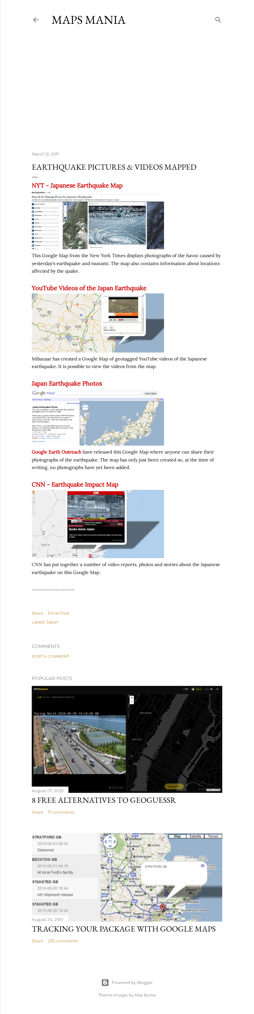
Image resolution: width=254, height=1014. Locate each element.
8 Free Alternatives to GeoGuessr (104, 800)
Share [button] (37, 613)
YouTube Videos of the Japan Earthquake (89, 288)
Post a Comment (50, 656)
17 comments (61, 812)
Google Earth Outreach (56, 452)
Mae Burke (145, 995)
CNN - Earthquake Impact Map (75, 484)
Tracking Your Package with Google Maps (124, 929)
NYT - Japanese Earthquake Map (77, 185)
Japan (52, 622)
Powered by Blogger (132, 982)
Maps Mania (89, 19)
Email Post (58, 613)
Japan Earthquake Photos (67, 383)
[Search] (218, 18)
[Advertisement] (127, 89)
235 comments (63, 940)
